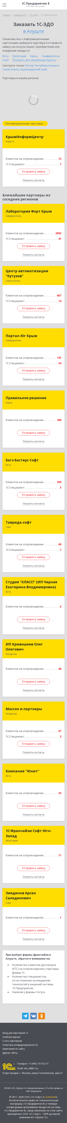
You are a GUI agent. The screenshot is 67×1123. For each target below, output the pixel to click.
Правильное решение (26, 398)
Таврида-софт (19, 522)
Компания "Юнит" (22, 771)
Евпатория (19, 56)
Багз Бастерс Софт (22, 460)
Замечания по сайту (13, 1048)
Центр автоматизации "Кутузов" (27, 273)
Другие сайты (9, 1052)
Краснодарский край (33, 69)
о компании (50, 1096)
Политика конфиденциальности (20, 1044)
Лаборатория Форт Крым (29, 211)
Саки (5, 60)
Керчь (34, 56)
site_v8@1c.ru (31, 1068)
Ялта (5, 56)
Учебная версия (11, 1036)
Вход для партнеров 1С (15, 1032)
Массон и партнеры (24, 709)
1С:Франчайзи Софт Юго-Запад (28, 833)
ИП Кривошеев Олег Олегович (24, 647)
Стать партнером (12, 1040)
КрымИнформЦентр (24, 136)
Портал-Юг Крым (21, 335)
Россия (29, 65)
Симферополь (51, 56)
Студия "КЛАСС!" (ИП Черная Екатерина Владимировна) (31, 584)
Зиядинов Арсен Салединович (21, 895)
